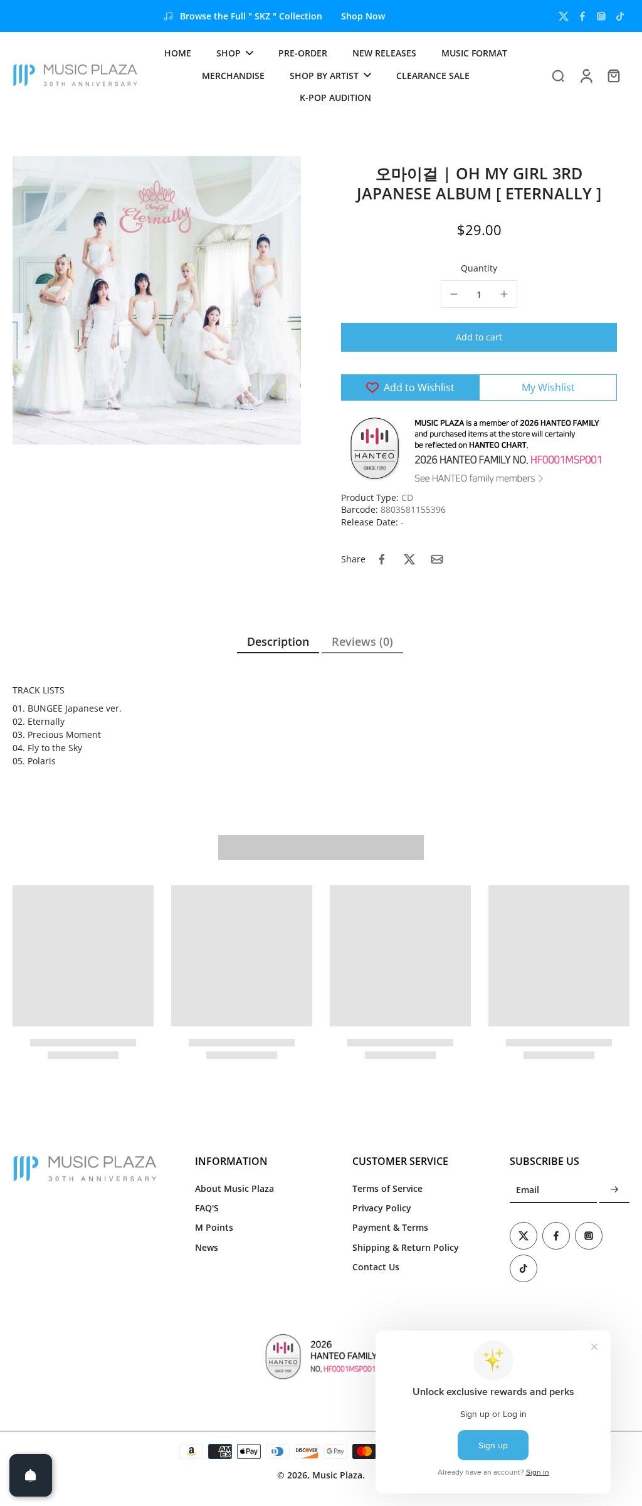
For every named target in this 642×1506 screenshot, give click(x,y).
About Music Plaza (234, 1188)
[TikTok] (620, 16)
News (206, 1247)
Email (527, 1190)
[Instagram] (601, 16)
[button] (479, 337)
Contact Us (375, 1267)
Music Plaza (337, 1475)
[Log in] (585, 75)
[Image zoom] (157, 300)
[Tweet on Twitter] (409, 559)
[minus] (453, 294)
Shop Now (363, 16)
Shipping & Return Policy (405, 1247)
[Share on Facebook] (382, 559)
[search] (558, 75)
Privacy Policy (381, 1208)
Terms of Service (387, 1188)
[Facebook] (582, 16)
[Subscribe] (614, 1190)
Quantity (479, 268)
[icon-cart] (613, 75)
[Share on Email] (437, 559)
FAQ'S (207, 1208)
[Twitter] (563, 16)
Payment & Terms (390, 1227)
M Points (214, 1227)
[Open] (30, 1475)
